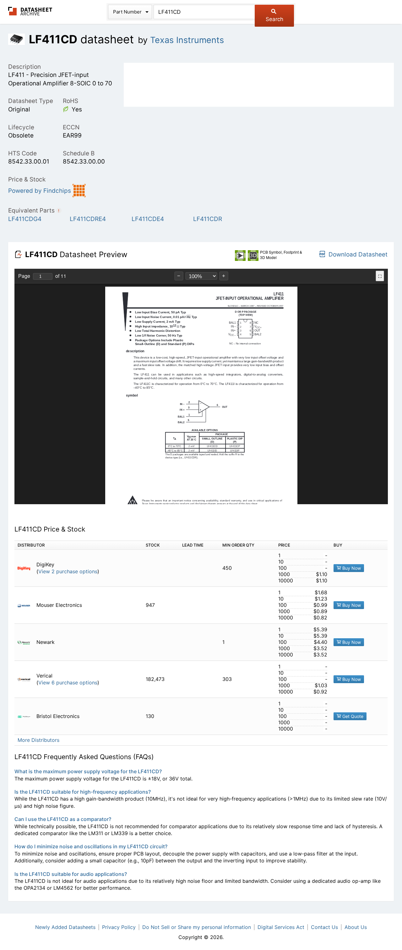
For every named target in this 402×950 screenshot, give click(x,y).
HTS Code (22, 153)
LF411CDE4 (148, 219)
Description (24, 66)
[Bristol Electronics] (26, 716)
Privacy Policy (119, 927)
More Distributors (38, 740)
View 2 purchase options (67, 571)
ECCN (71, 127)
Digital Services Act (281, 927)
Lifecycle (21, 127)
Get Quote (352, 716)
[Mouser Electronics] (26, 605)
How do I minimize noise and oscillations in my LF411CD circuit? (90, 846)
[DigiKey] (26, 568)
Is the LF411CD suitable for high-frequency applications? (82, 792)
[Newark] (26, 642)
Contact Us (324, 927)
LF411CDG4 (24, 219)
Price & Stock (27, 179)
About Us (356, 927)
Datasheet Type (30, 101)
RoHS (70, 101)
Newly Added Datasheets (65, 927)
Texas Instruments (187, 40)
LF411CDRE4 (88, 219)
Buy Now (351, 568)
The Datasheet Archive (30, 11)
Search (274, 19)
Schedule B (79, 153)
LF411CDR (207, 219)
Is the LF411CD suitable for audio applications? (70, 874)
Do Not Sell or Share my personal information (196, 927)
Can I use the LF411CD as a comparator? (62, 819)
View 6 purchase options (67, 682)
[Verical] (26, 679)
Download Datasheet (358, 254)
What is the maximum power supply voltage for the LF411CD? (88, 771)
